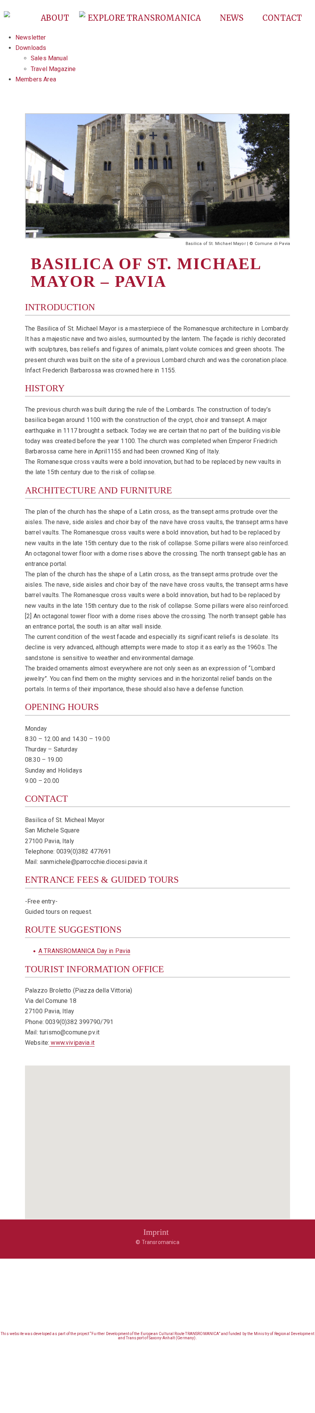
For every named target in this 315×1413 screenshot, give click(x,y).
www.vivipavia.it (71, 1042)
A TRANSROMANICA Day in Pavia (84, 951)
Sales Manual (49, 58)
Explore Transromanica (145, 18)
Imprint (156, 1232)
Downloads (30, 47)
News (233, 18)
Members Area (35, 79)
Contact (282, 18)
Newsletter (30, 37)
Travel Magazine (53, 69)
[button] (157, 1137)
